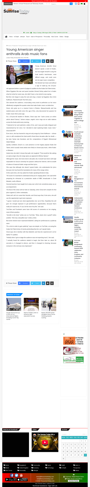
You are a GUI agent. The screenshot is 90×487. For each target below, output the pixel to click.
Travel (28, 36)
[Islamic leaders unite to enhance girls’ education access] (31, 304)
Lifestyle (22, 36)
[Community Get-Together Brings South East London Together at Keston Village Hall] (68, 113)
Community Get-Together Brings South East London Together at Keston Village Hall (79, 116)
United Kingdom (23, 468)
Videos (61, 36)
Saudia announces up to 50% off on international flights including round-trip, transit (13, 316)
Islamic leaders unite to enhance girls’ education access (31, 314)
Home (9, 45)
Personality (47, 36)
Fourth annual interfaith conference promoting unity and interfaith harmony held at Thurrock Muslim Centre (79, 140)
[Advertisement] (61, 18)
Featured (14, 45)
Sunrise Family (73, 481)
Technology (50, 468)
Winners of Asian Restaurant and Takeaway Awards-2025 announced (33, 3)
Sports (49, 465)
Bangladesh (22, 465)
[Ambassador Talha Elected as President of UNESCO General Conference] (68, 200)
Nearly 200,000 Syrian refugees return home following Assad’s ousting (48, 315)
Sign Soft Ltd (52, 486)
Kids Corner (54, 36)
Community (36, 465)
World (7, 468)
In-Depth (16, 36)
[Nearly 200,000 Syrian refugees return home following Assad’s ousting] (48, 304)
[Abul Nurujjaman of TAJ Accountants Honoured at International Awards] (68, 179)
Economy (36, 468)
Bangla (67, 36)
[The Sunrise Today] (16, 11)
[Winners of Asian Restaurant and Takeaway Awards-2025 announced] (68, 158)
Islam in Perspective (36, 36)
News (11, 36)
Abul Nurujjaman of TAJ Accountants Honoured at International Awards (78, 183)
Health (63, 465)
